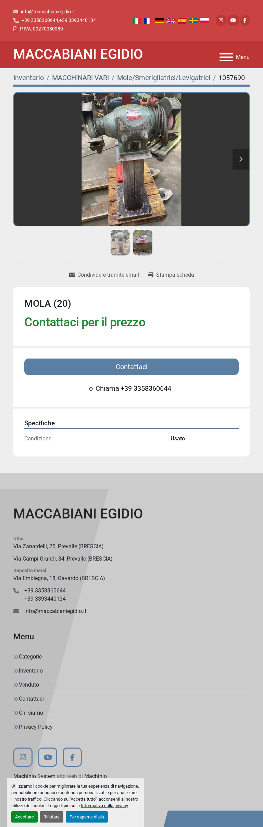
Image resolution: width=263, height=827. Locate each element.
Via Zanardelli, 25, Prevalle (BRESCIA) (58, 546)
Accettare (24, 816)
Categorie (30, 656)
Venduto (29, 684)
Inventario (31, 670)
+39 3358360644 (40, 20)
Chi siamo (31, 713)
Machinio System (34, 776)
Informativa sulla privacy (104, 805)
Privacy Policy (36, 727)
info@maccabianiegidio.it (48, 11)
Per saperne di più (87, 816)
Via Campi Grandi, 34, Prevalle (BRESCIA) (63, 558)
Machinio (95, 776)
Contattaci (132, 367)
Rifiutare (51, 816)
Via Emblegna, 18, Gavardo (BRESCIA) (59, 578)
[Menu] (226, 57)
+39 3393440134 (77, 20)
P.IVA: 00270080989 (41, 29)
